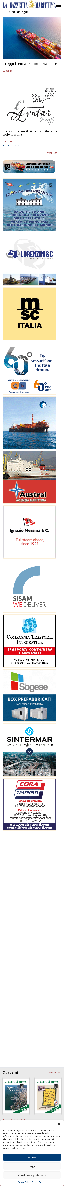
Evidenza (7, 70)
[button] (59, 1124)
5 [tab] (15, 145)
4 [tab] (12, 145)
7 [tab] (21, 145)
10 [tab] (29, 1119)
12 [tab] (35, 1119)
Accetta (32, 1157)
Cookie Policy (24, 1182)
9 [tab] (27, 1119)
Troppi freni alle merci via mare (30, 63)
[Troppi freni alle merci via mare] (32, 38)
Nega (32, 1166)
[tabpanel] (32, 136)
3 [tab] (9, 145)
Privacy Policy (38, 1182)
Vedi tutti (52, 152)
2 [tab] (6, 145)
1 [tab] (3, 145)
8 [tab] (23, 145)
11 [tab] (32, 1119)
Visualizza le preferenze (32, 1175)
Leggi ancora (32, 136)
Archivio (53, 1072)
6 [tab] (18, 145)
